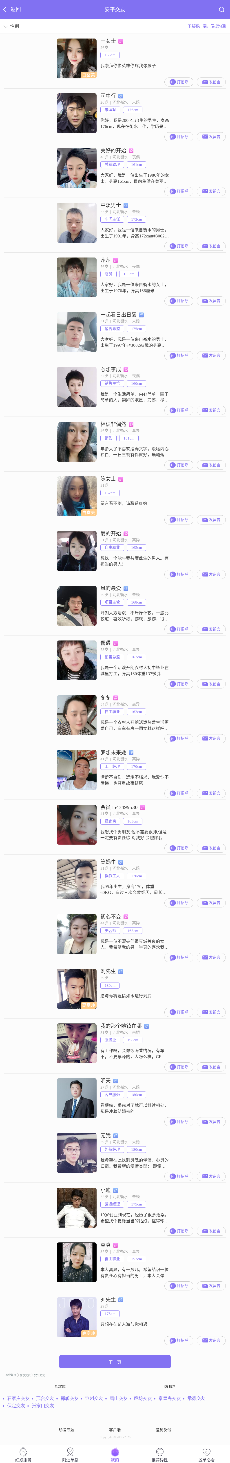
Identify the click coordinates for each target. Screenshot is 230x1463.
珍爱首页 (10, 1375)
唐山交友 (119, 1398)
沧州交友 (94, 1398)
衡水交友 (25, 1375)
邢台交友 (45, 1398)
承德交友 (196, 1398)
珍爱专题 (66, 1430)
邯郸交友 (70, 1398)
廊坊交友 (143, 1398)
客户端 (115, 1430)
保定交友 (16, 1405)
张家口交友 (43, 1405)
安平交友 (39, 1375)
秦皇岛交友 (169, 1398)
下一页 (114, 1362)
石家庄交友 (18, 1398)
